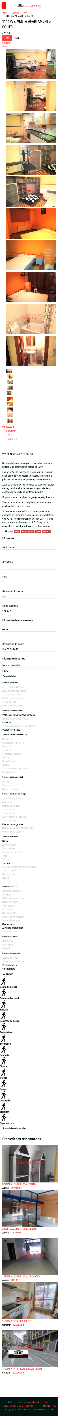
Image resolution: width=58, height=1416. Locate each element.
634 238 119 (44, 1406)
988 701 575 (31, 1406)
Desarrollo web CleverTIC (37, 1402)
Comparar (11, 430)
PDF (9, 435)
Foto (7, 38)
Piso (4, 46)
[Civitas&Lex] (29, 6)
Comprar (6, 42)
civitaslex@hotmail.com (12, 1406)
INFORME (11, 439)
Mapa (18, 38)
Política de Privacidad (43, 1409)
